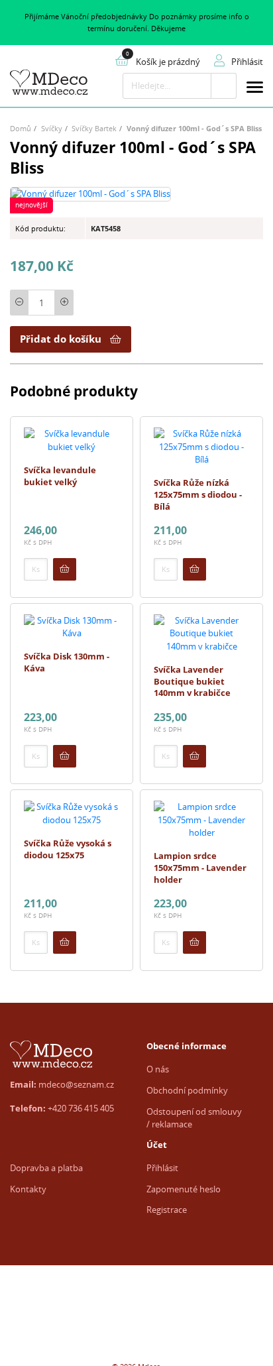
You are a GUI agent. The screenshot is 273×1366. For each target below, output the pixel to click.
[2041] (64, 942)
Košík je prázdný (168, 62)
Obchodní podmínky (187, 1090)
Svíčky (51, 128)
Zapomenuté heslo (183, 1189)
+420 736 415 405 (81, 1108)
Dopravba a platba (46, 1168)
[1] (224, 86)
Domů (20, 128)
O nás (157, 1069)
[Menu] (255, 89)
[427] (194, 756)
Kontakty (28, 1189)
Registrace (166, 1210)
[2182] (194, 569)
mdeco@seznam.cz (76, 1084)
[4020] (194, 942)
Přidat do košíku (60, 338)
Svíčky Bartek (94, 128)
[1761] (64, 569)
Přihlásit (162, 1168)
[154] (64, 756)
